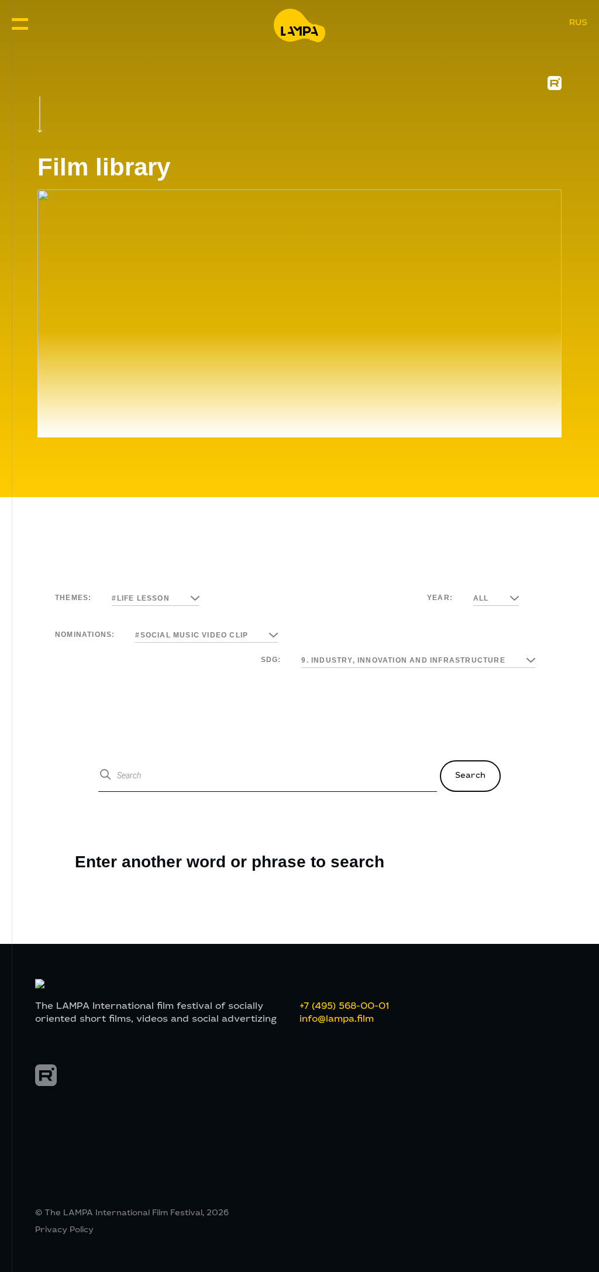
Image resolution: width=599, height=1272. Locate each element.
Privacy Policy (64, 1230)
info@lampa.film (337, 1019)
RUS (578, 23)
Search (470, 776)
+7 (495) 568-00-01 (344, 1006)
